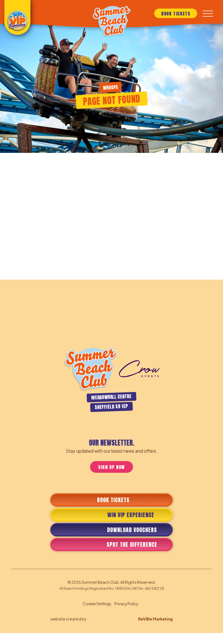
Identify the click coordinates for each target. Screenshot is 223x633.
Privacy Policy (126, 603)
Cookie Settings (97, 603)
